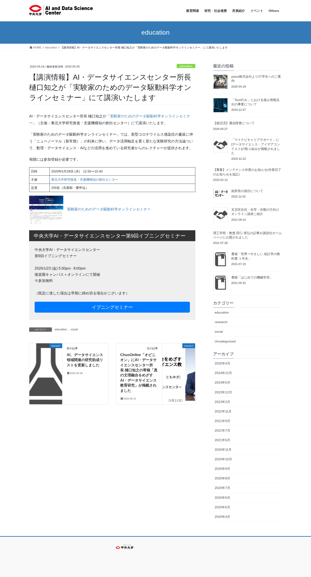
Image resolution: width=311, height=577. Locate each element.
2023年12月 (223, 392)
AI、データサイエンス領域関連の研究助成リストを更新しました (85, 360)
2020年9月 (222, 469)
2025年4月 (222, 363)
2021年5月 (222, 440)
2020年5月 (222, 507)
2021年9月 (222, 421)
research (221, 322)
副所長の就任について (247, 191)
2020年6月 (222, 497)
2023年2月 (222, 402)
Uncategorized (225, 341)
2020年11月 (223, 449)
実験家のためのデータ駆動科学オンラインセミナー (109, 209)
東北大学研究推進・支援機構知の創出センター (84, 179)
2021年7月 (222, 430)
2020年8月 (222, 478)
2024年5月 (222, 382)
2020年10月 (223, 459)
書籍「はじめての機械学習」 (252, 277)
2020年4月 (222, 517)
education (186, 66)
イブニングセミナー (112, 307)
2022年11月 (223, 411)
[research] (45, 360)
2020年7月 (222, 488)
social (74, 329)
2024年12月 (223, 373)
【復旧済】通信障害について (234, 123)
